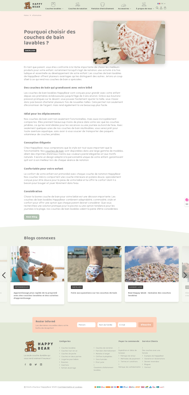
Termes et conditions (129, 362)
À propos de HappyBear (154, 356)
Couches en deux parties (71, 356)
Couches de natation (104, 348)
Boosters (64, 362)
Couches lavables (53, 8)
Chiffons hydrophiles (104, 356)
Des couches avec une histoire (151, 351)
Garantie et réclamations (154, 359)
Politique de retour (128, 356)
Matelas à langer (103, 354)
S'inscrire (146, 325)
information (36, 15)
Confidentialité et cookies (70, 387)
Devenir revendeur (151, 362)
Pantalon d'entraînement (106, 351)
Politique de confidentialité (130, 367)
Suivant (185, 275)
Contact (147, 367)
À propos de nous (144, 8)
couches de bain (54, 150)
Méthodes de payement (130, 359)
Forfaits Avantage (68, 368)
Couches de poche (68, 354)
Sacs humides (101, 359)
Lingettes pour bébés (69, 359)
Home (26, 15)
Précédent (3, 275)
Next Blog (31, 217)
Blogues (147, 364)
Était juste (100, 362)
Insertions (65, 365)
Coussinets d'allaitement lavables (103, 368)
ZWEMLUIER (30, 50)
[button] (157, 8)
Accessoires (123, 8)
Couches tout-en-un (69, 351)
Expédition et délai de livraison (128, 351)
